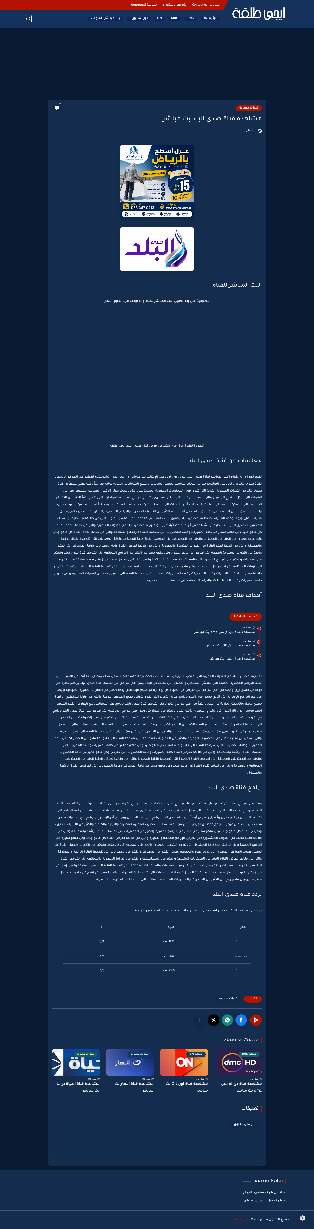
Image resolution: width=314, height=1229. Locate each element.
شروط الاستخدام (174, 5)
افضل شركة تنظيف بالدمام (262, 1192)
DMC (191, 18)
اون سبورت (138, 18)
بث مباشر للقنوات (105, 18)
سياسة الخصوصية (144, 5)
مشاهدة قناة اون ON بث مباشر (231, 646)
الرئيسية (210, 18)
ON (159, 18)
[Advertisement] (157, 64)
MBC (174, 18)
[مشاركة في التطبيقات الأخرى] (200, 1020)
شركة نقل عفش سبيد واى (263, 1200)
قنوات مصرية (248, 108)
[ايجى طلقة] (258, 13)
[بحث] (28, 18)
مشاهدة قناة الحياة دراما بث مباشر (78, 1087)
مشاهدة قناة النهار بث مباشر (232, 659)
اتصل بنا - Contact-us (206, 5)
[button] (241, 1020)
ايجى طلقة (242, 1220)
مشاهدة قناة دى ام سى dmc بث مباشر (224, 632)
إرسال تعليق (244, 1124)
